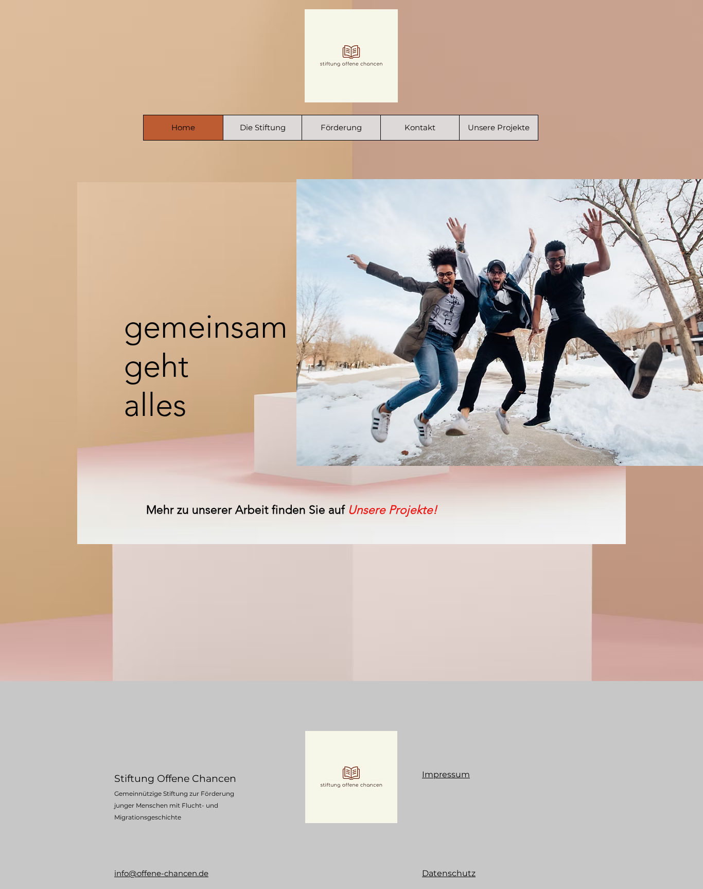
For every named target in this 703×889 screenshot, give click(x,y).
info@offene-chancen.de (161, 873)
